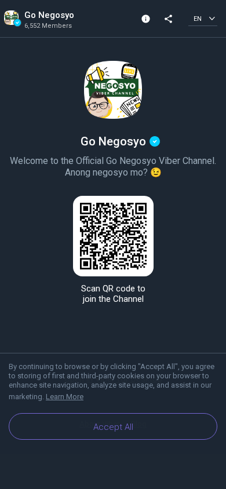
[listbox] (202, 18)
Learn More (64, 396)
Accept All (113, 427)
